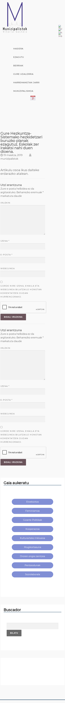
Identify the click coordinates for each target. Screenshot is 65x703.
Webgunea (7, 268)
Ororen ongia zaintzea (32, 556)
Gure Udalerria (23, 74)
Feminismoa (32, 510)
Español (18, 108)
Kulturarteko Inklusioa (32, 538)
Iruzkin (5, 203)
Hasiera (18, 48)
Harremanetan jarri (26, 82)
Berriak (18, 65)
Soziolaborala (32, 574)
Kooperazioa (33, 529)
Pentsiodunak (32, 565)
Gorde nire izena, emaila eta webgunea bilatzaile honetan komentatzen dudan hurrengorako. (21, 291)
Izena (5, 241)
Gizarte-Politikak (32, 519)
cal (15, 99)
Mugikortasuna (32, 547)
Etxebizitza (32, 501)
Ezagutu (18, 57)
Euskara (18, 116)
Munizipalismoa (23, 91)
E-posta (6, 254)
